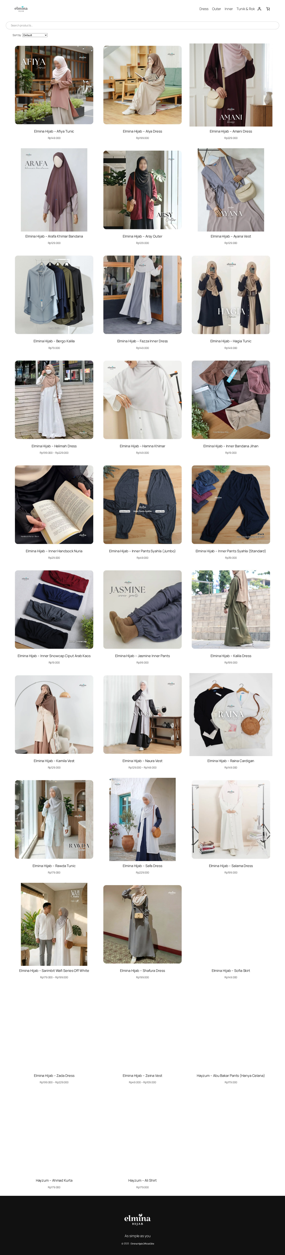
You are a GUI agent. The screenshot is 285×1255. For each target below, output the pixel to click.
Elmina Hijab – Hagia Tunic (230, 341)
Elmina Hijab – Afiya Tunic (54, 131)
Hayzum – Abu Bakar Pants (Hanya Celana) (231, 1075)
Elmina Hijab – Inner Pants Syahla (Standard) (231, 551)
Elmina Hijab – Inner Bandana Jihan (230, 446)
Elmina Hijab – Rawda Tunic (54, 865)
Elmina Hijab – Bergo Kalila (54, 341)
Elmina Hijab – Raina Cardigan (230, 760)
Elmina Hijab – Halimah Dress (54, 446)
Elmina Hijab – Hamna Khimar (142, 446)
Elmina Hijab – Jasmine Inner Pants (142, 655)
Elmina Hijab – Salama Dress (231, 865)
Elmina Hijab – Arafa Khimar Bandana (54, 236)
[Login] (259, 8)
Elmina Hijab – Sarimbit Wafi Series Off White (54, 970)
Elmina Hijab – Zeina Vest (142, 1075)
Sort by (17, 35)
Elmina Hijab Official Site (142, 1243)
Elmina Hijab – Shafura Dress (142, 970)
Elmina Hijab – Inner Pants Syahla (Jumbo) (142, 551)
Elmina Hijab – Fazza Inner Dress (142, 341)
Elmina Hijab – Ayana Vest (231, 236)
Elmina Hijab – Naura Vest (142, 760)
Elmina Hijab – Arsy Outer (142, 236)
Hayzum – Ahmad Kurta (54, 1180)
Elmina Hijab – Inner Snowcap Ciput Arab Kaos (54, 655)
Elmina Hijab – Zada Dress (54, 1075)
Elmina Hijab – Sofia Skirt (231, 970)
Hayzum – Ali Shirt (142, 1180)
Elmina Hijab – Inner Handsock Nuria (54, 551)
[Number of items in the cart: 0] (268, 8)
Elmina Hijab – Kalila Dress (231, 655)
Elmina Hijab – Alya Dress (142, 131)
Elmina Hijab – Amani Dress (231, 131)
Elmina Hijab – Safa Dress (142, 865)
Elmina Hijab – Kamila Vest (54, 760)
